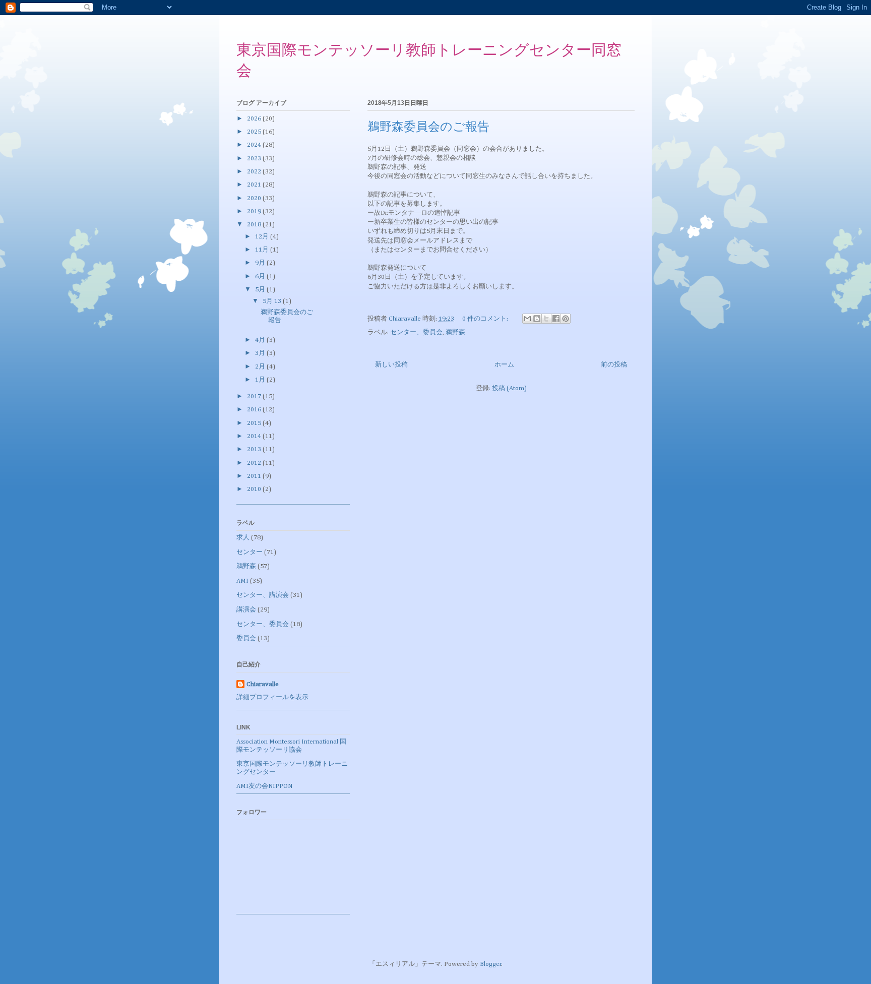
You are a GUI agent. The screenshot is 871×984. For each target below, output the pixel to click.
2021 (255, 184)
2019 (255, 211)
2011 (255, 476)
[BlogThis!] (537, 319)
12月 (262, 236)
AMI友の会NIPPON (264, 786)
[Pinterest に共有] (566, 319)
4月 (261, 340)
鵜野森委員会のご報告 (428, 127)
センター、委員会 (416, 332)
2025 (255, 132)
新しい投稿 (391, 364)
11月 (262, 250)
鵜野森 (455, 332)
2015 (255, 423)
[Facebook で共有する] (556, 319)
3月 (261, 353)
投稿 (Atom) (509, 388)
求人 (243, 537)
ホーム (504, 364)
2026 (255, 118)
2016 (255, 409)
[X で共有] (546, 319)
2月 (261, 366)
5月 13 (273, 301)
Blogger (491, 964)
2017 (255, 396)
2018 (255, 224)
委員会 (246, 638)
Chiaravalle (262, 684)
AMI (242, 581)
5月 (261, 289)
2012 (255, 463)
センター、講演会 (262, 595)
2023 (255, 158)
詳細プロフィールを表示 (272, 697)
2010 (255, 489)
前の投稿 (614, 364)
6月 (261, 276)
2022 (255, 171)
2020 (255, 198)
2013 (255, 449)
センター (249, 552)
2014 (255, 436)
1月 (261, 380)
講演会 (246, 609)
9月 (261, 263)
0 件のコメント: (486, 319)
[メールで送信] (527, 319)
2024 (255, 145)
